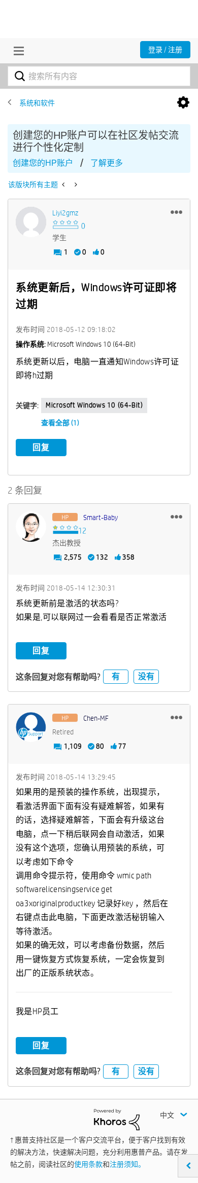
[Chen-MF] (31, 727)
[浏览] (16, 50)
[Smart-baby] (31, 526)
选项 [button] (183, 103)
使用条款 (88, 1164)
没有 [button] (146, 676)
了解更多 (106, 163)
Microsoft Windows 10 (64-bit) (94, 405)
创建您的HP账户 (43, 163)
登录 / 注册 (165, 49)
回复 (41, 447)
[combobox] (99, 76)
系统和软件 (37, 102)
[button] (176, 212)
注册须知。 (127, 1164)
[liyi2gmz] (31, 222)
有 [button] (116, 676)
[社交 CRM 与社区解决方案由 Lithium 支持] (117, 1119)
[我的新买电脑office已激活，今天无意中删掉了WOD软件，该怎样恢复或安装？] (64, 184)
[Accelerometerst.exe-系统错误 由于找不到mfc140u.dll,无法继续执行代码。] (75, 184)
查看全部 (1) (60, 422)
